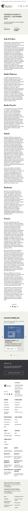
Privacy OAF (17, 502)
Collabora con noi (19, 412)
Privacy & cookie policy (18, 499)
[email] (17, 307)
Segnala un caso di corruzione (8, 506)
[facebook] (10, 307)
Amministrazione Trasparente (7, 502)
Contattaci (6, 444)
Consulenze (6, 424)
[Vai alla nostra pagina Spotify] (9, 394)
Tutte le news (7, 433)
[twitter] (13, 307)
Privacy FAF (17, 505)
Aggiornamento (7, 419)
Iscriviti (16, 422)
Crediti (16, 507)
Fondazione (17, 402)
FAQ (16, 433)
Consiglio (6, 402)
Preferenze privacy (19, 496)
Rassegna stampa (8, 435)
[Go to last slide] (2, 337)
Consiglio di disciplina (6, 412)
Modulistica (6, 409)
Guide (5, 441)
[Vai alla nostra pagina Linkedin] (12, 394)
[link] (7, 6)
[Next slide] (25, 337)
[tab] (11, 355)
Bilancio (16, 409)
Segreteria (6, 404)
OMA (5, 427)
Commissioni (6, 407)
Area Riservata (18, 424)
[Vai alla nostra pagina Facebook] (5, 394)
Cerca (16, 419)
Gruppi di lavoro (18, 407)
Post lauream (17, 435)
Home (5, 496)
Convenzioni (7, 422)
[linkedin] (15, 307)
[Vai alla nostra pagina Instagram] (7, 394)
